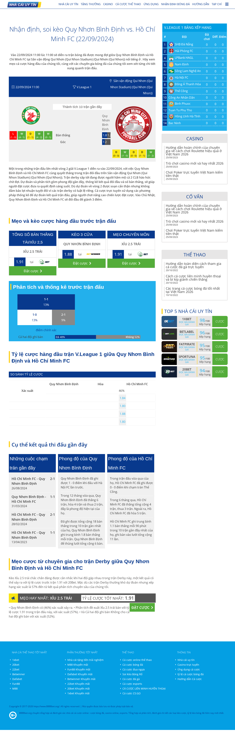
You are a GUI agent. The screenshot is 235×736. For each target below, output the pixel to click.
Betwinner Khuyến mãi (81, 679)
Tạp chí (217, 4)
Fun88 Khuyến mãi (78, 669)
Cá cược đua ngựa (133, 669)
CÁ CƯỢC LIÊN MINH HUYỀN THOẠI (144, 688)
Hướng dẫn (200, 4)
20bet (15, 664)
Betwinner (18, 674)
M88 (15, 688)
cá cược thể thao (128, 4)
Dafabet (17, 679)
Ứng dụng (151, 4)
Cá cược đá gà (131, 679)
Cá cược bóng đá (132, 664)
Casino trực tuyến (188, 664)
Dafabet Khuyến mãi (80, 674)
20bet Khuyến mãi (78, 688)
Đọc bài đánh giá (187, 323)
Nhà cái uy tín (186, 660)
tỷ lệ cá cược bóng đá (191, 674)
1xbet (15, 660)
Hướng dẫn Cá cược (190, 679)
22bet (15, 669)
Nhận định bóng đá (175, 4)
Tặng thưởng (91, 4)
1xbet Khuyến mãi (78, 693)
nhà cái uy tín (68, 4)
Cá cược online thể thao (137, 660)
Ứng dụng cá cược (189, 669)
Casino (108, 4)
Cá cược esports (132, 683)
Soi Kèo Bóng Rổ (132, 674)
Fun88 (16, 683)
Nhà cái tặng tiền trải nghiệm (85, 660)
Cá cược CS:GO (131, 693)
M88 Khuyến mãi (77, 664)
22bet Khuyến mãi (78, 683)
